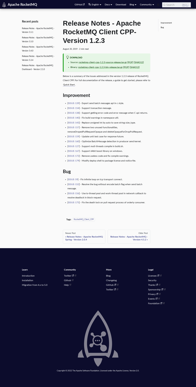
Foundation (154, 303)
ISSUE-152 (73, 184)
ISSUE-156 (73, 193)
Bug (162, 27)
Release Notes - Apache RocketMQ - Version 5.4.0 (38, 49)
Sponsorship (154, 289)
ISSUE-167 (73, 151)
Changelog (111, 280)
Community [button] (146, 4)
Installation (27, 280)
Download (121, 4)
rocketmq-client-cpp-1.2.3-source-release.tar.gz (103, 62)
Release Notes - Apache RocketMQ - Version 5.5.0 (38, 40)
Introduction (28, 276)
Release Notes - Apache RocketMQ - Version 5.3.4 (38, 58)
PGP (130, 62)
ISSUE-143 (73, 123)
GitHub (78, 4)
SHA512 (139, 62)
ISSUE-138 (73, 113)
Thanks (151, 285)
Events (151, 299)
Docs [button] (107, 4)
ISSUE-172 (73, 156)
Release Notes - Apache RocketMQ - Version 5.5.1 (38, 30)
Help (66, 285)
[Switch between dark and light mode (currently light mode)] (158, 4)
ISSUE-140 (73, 118)
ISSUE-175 (73, 202)
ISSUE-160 (73, 141)
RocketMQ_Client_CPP (84, 219)
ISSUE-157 (73, 127)
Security (152, 280)
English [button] (95, 4)
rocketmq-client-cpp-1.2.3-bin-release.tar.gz (100, 67)
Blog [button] (132, 4)
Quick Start (69, 85)
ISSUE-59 (73, 179)
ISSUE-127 (73, 146)
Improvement (166, 23)
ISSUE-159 (73, 136)
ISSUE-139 (73, 103)
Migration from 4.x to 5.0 (34, 285)
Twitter (67, 276)
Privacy (152, 294)
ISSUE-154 (73, 108)
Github (67, 280)
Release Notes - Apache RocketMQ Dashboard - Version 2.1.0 (37, 68)
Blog (108, 276)
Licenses (152, 276)
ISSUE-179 (73, 161)
